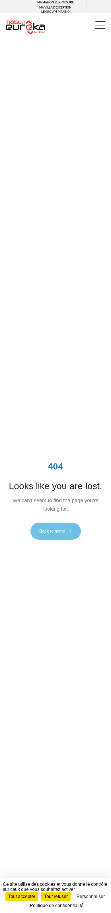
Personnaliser (91, 896)
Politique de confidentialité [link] (56, 905)
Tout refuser (56, 896)
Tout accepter (21, 896)
